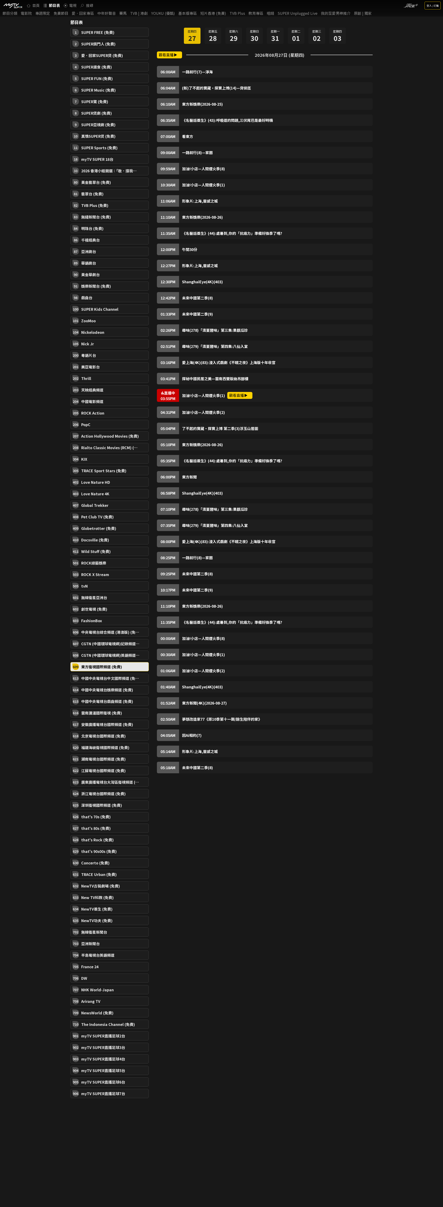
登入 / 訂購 (433, 5)
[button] (109, 32)
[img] (12, 5)
